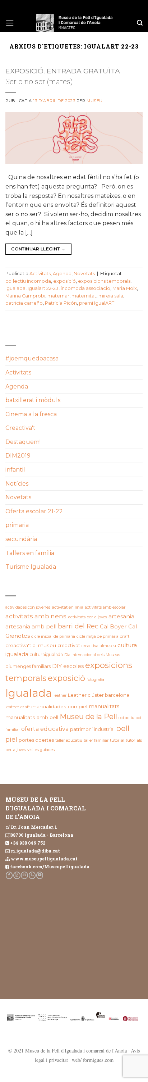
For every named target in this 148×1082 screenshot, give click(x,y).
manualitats (104, 706)
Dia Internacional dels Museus (92, 655)
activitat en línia (67, 607)
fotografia (95, 679)
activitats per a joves (87, 616)
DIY (57, 666)
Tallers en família (29, 553)
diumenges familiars (28, 666)
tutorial (117, 740)
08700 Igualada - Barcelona (41, 835)
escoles (73, 666)
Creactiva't (20, 427)
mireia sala (110, 296)
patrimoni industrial (92, 729)
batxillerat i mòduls (32, 400)
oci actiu (126, 717)
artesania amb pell (30, 626)
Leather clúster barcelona (98, 695)
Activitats (40, 273)
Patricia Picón (61, 303)
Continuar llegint (38, 248)
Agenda (62, 273)
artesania (121, 616)
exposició (64, 281)
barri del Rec (78, 626)
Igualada (15, 288)
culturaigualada (46, 654)
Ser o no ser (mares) (39, 81)
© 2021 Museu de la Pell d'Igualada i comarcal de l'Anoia (67, 1050)
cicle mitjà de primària (98, 636)
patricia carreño (24, 303)
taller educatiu (68, 740)
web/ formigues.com (93, 1059)
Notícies (16, 483)
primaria (17, 525)
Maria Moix (124, 288)
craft (125, 636)
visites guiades (41, 749)
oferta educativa (45, 729)
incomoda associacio (85, 288)
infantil (15, 469)
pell (123, 728)
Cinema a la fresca (31, 414)
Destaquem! (23, 441)
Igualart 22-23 (43, 288)
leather (60, 695)
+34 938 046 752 (27, 843)
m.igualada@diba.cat (35, 851)
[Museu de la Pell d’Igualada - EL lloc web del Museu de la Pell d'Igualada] (74, 23)
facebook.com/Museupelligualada (49, 866)
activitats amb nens (35, 616)
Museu (95, 100)
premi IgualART (96, 303)
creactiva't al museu (30, 645)
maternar (58, 296)
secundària (21, 539)
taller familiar (96, 740)
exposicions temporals (104, 281)
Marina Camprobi (25, 296)
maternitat (83, 296)
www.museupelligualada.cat (44, 858)
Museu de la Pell (88, 716)
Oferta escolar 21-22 (34, 511)
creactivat (68, 645)
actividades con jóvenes (27, 607)
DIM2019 (18, 455)
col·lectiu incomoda (28, 281)
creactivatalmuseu (99, 646)
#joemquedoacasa (32, 358)
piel (11, 739)
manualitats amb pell (31, 717)
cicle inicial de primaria (53, 636)
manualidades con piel (59, 706)
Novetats (84, 273)
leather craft (17, 706)
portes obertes (36, 740)
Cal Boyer (113, 626)
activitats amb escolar (105, 607)
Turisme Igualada (30, 566)
